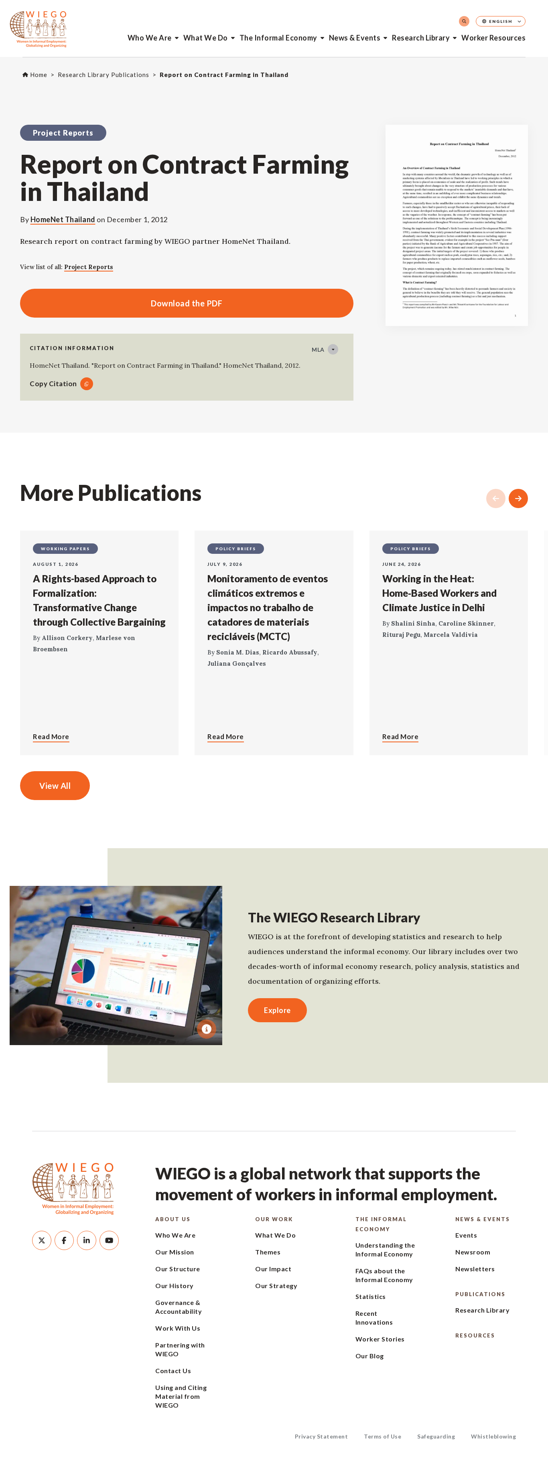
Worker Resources (493, 37)
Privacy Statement (321, 1436)
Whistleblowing (493, 1436)
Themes (267, 1252)
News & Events (355, 37)
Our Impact (273, 1268)
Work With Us (177, 1328)
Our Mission (174, 1252)
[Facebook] (64, 1240)
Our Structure (177, 1268)
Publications (480, 1294)
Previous (495, 498)
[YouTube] (109, 1240)
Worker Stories (380, 1339)
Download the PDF (121, 303)
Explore (277, 1010)
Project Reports (88, 267)
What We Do (205, 37)
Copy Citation (53, 383)
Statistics (370, 1296)
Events (466, 1235)
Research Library (421, 37)
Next (518, 498)
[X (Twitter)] (41, 1240)
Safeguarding (436, 1436)
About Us (173, 1219)
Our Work (274, 1219)
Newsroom (472, 1252)
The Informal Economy (278, 37)
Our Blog (369, 1356)
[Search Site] (464, 21)
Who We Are (150, 37)
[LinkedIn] (86, 1240)
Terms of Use (382, 1436)
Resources (475, 1335)
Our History (174, 1285)
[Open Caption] (206, 1029)
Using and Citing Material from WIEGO (181, 1396)
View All (55, 785)
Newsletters (475, 1268)
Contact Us (173, 1370)
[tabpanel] (116, 965)
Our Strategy (276, 1285)
